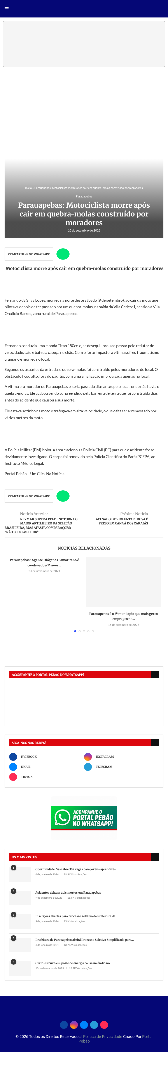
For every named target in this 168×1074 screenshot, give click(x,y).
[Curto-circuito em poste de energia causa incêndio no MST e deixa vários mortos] (20, 968)
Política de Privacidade (103, 1036)
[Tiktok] (104, 1024)
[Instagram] (74, 1024)
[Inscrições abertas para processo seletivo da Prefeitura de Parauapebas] (20, 921)
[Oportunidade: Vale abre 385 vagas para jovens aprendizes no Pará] (20, 874)
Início (28, 188)
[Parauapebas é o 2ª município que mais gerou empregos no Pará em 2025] (123, 582)
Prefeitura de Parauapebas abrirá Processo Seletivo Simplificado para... (84, 940)
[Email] (84, 1024)
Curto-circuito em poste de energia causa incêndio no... (73, 963)
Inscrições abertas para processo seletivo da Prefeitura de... (76, 916)
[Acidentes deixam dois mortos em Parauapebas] (20, 898)
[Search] (161, 9)
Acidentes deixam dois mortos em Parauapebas (68, 892)
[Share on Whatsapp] (63, 254)
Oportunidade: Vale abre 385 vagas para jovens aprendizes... (76, 869)
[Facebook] (64, 1024)
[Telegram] (94, 1024)
